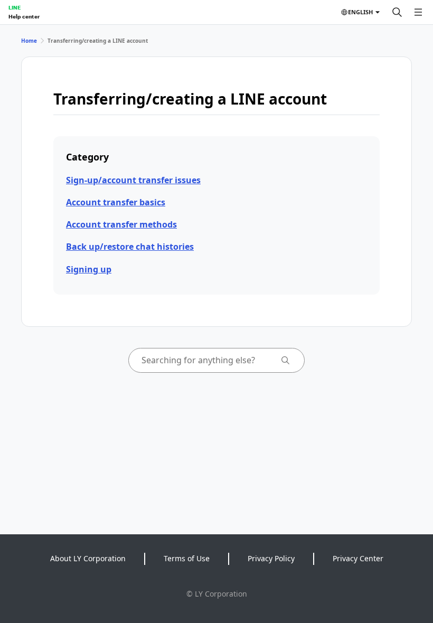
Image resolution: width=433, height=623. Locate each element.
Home (29, 40)
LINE (14, 7)
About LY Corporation (88, 558)
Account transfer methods (121, 224)
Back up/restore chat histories (130, 246)
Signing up (88, 269)
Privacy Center (358, 558)
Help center (24, 16)
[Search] (397, 12)
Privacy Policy (271, 558)
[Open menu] (418, 12)
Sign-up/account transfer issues (133, 180)
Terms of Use (187, 558)
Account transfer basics (115, 202)
